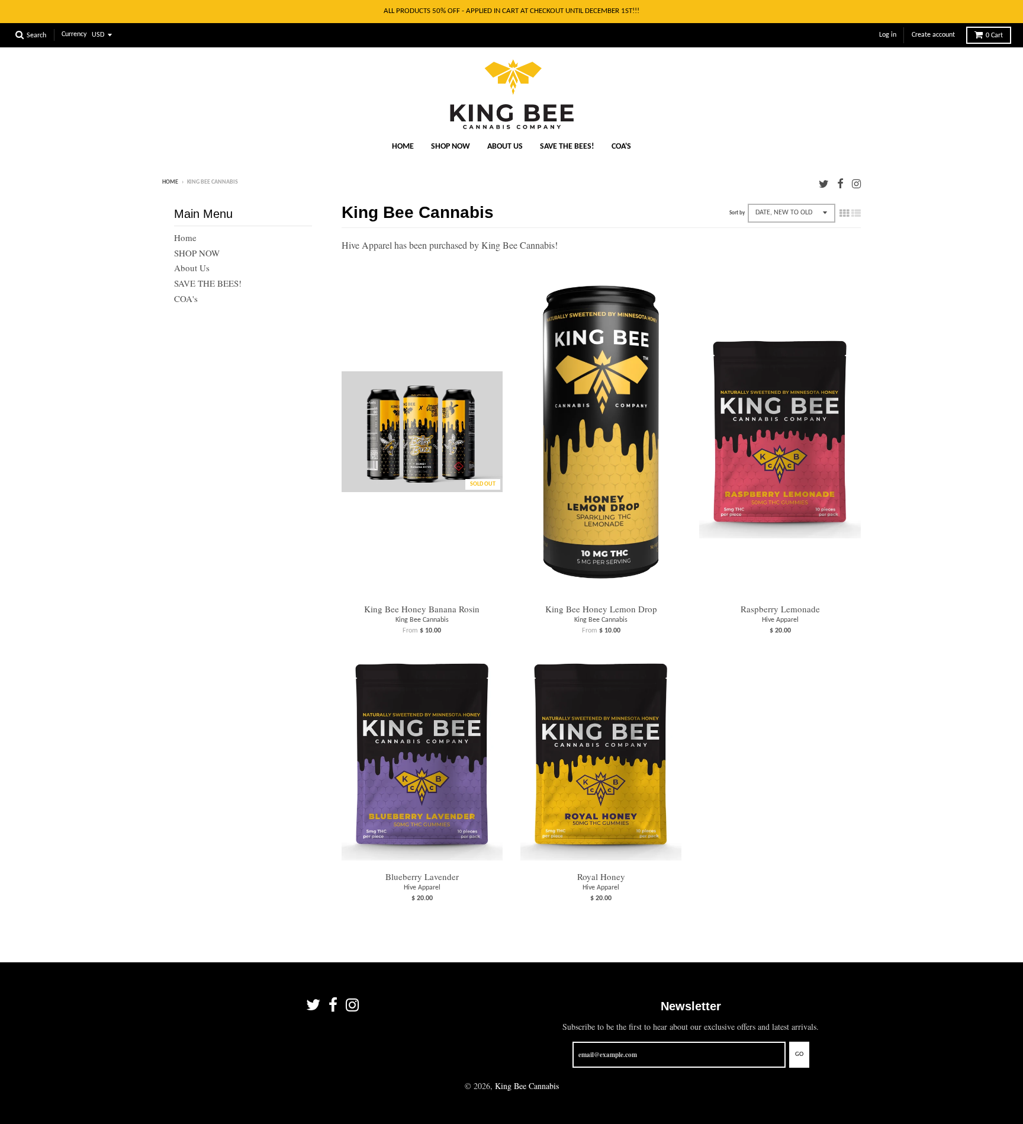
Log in (887, 34)
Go (799, 1054)
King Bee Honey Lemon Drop (601, 609)
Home (403, 146)
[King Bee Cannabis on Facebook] (840, 183)
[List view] (856, 212)
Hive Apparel (780, 620)
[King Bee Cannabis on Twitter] (824, 183)
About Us (505, 146)
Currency (74, 34)
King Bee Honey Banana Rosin (422, 609)
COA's (621, 146)
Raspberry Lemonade (780, 609)
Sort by (737, 213)
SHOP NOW (450, 146)
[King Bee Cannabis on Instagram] (856, 183)
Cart (994, 35)
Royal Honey (601, 876)
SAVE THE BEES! (567, 146)
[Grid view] (844, 212)
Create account (933, 34)
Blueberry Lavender (422, 876)
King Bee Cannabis (422, 620)
